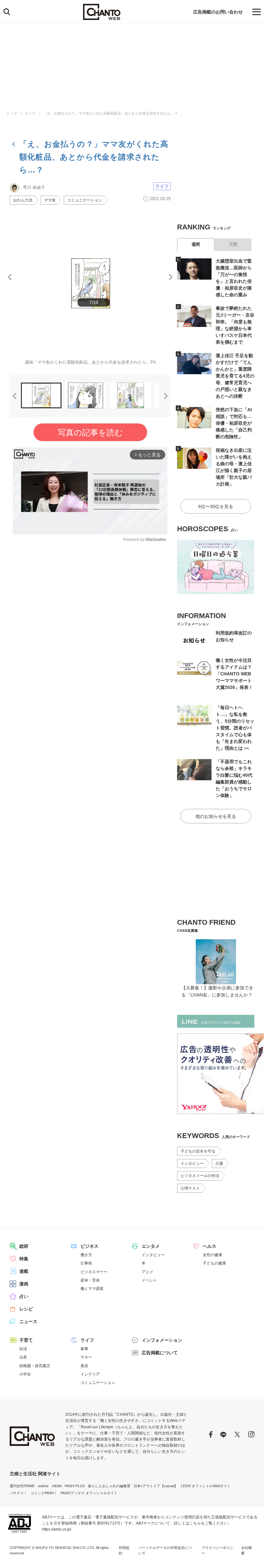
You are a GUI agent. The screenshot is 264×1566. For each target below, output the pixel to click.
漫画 (23, 1283)
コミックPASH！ (44, 1493)
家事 (84, 1349)
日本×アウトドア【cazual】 (156, 1486)
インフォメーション (162, 1340)
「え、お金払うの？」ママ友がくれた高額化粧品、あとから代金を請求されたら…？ (110, 113)
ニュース (28, 1321)
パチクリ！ (18, 1493)
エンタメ (151, 1246)
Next (170, 277)
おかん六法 (23, 200)
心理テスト (190, 1188)
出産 (23, 1357)
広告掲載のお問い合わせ (218, 11)
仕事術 (86, 1263)
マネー (86, 1357)
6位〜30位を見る (215, 506)
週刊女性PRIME (22, 1486)
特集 (23, 1258)
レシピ (26, 1308)
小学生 (25, 1374)
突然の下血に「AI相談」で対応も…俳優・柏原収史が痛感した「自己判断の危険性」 (234, 423)
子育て (26, 1340)
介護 (219, 1163)
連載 (23, 1271)
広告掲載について (160, 1352)
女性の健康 (212, 1255)
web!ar (43, 1486)
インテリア (90, 1374)
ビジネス (89, 1246)
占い (23, 1296)
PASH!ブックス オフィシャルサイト (89, 1493)
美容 (84, 1366)
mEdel (56, 1486)
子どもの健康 (214, 1263)
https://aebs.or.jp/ (56, 1529)
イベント (149, 1280)
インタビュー (192, 1163)
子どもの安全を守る (198, 1151)
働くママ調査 (92, 1288)
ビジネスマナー (94, 1272)
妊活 (23, 1349)
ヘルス (209, 1246)
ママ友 (50, 200)
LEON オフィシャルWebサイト (206, 1486)
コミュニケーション (84, 200)
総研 (23, 1246)
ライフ (30, 113)
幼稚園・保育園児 (34, 1366)
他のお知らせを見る (215, 816)
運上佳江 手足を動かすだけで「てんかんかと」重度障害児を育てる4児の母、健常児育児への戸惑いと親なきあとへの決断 (235, 376)
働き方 (86, 1255)
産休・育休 (90, 1280)
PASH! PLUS (75, 1486)
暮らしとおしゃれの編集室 (109, 1486)
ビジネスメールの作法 (200, 1175)
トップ (11, 113)
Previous (9, 277)
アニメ (147, 1272)
